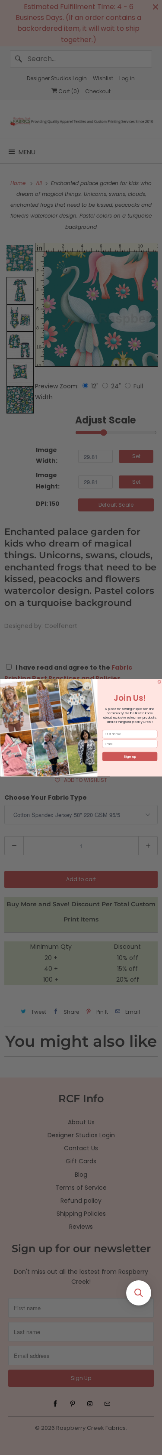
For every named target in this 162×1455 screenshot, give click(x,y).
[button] (138, 1292)
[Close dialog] (159, 682)
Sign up (130, 756)
